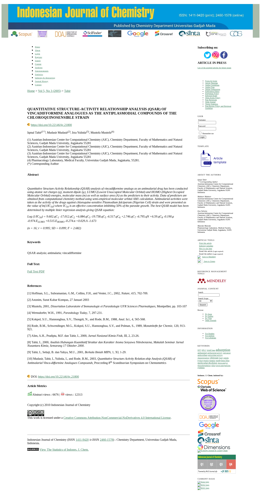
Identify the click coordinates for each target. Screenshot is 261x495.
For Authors (209, 336)
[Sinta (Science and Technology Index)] (208, 444)
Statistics (39, 74)
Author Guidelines (212, 85)
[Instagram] (216, 58)
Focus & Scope (211, 81)
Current (38, 64)
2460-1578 (106, 439)
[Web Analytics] (33, 449)
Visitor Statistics (211, 104)
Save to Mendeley (209, 257)
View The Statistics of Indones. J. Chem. (64, 449)
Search (38, 61)
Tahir (67, 91)
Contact (38, 85)
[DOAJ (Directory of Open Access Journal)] (209, 420)
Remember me (208, 133)
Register (38, 57)
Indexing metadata (206, 246)
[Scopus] (208, 385)
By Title (208, 318)
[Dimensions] (214, 449)
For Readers (209, 334)
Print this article (205, 243)
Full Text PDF (36, 271)
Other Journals (210, 320)
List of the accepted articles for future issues (214, 68)
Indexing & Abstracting (45, 78)
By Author (209, 316)
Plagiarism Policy (212, 94)
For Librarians (210, 338)
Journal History (41, 81)
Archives (38, 68)
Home (37, 47)
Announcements (42, 71)
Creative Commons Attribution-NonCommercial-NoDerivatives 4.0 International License (117, 417)
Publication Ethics (212, 91)
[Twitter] (207, 58)
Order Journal (210, 102)
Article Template (211, 83)
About (37, 50)
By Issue (208, 314)
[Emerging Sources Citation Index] (208, 413)
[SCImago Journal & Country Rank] (213, 451)
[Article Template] (212, 167)
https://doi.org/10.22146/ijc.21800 (51, 125)
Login (37, 54)
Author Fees (210, 87)
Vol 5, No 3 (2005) (49, 91)
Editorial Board (211, 96)
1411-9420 (82, 439)
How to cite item (205, 249)
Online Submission (212, 89)
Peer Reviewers (211, 100)
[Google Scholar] (209, 428)
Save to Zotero (209, 261)
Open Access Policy (212, 98)
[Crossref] (209, 436)
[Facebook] (224, 58)
